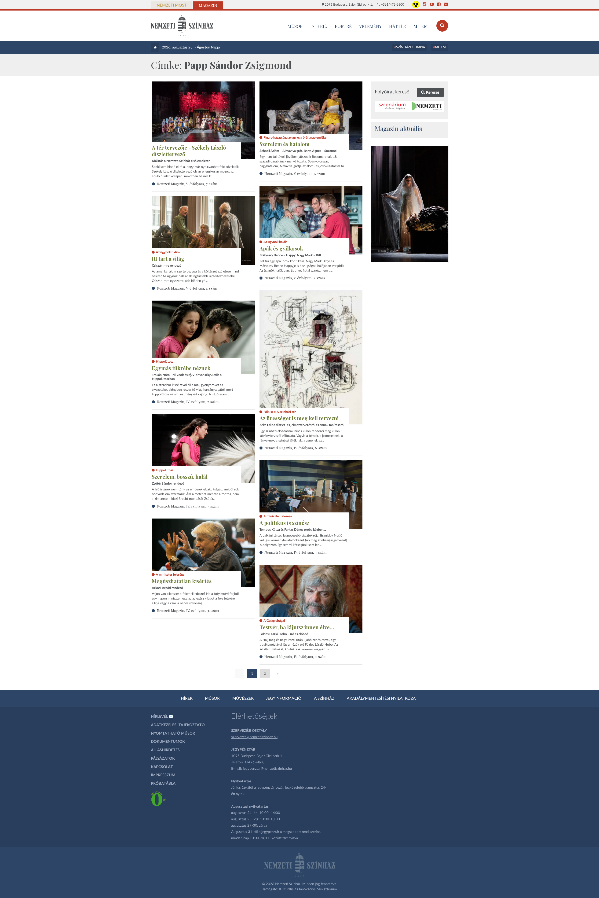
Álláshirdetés (165, 750)
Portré (343, 26)
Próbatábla (163, 783)
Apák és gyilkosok (281, 248)
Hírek (187, 698)
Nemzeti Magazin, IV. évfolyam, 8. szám (295, 447)
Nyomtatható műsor (173, 733)
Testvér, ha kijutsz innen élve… (296, 627)
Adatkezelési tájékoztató (178, 725)
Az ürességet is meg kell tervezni (299, 418)
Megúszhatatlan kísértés (182, 581)
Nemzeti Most (171, 5)
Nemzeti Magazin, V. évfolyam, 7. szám (187, 183)
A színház (324, 698)
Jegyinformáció (283, 698)
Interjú (318, 26)
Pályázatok (163, 758)
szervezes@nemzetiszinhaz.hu (254, 737)
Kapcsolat (162, 767)
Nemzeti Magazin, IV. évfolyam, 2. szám (295, 656)
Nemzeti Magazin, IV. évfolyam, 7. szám (188, 401)
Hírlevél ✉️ (162, 716)
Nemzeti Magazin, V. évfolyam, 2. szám (294, 173)
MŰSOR (295, 26)
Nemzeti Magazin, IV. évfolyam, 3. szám (295, 552)
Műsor (212, 698)
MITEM (420, 26)
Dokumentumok (168, 741)
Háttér (397, 26)
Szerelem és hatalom (284, 143)
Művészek (243, 698)
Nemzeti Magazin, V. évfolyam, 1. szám (294, 278)
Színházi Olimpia (410, 47)
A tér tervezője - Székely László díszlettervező (189, 151)
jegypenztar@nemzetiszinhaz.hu (267, 768)
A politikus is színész (284, 522)
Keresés (432, 92)
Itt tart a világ (168, 258)
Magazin (208, 5)
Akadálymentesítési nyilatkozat (382, 698)
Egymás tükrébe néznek (181, 368)
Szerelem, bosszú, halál (180, 476)
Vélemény (370, 26)
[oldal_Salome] (409, 204)
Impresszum (163, 775)
